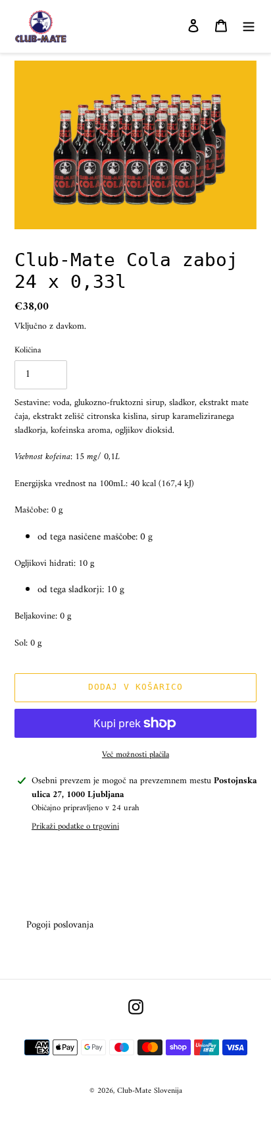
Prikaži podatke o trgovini (75, 826)
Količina (27, 350)
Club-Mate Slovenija (149, 1091)
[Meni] (248, 27)
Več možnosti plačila (135, 754)
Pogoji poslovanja (59, 925)
